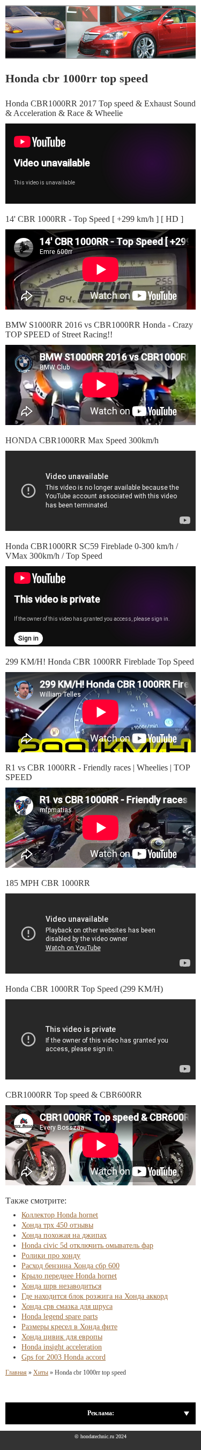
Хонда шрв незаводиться (61, 1286)
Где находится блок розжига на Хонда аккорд (94, 1296)
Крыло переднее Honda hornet (69, 1276)
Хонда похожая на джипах (64, 1235)
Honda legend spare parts (59, 1317)
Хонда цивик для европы (61, 1337)
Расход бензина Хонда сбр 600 (70, 1266)
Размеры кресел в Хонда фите (69, 1327)
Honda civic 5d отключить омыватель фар (87, 1245)
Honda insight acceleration (61, 1347)
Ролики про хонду (50, 1256)
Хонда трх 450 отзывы (57, 1225)
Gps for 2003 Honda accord (63, 1357)
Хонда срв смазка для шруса (67, 1306)
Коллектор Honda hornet (59, 1215)
